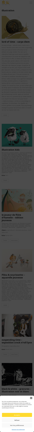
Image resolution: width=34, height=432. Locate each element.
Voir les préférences (17, 425)
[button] (31, 398)
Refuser (17, 420)
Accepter (17, 415)
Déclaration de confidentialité (18, 429)
